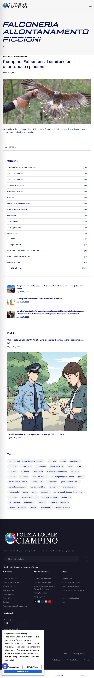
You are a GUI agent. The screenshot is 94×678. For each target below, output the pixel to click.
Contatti (6, 602)
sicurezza (13, 497)
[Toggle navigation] (77, 6)
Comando (11, 197)
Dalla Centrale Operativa (18, 203)
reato (25, 492)
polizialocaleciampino (18, 487)
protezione (54, 487)
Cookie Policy (72, 660)
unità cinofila (46, 507)
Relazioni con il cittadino (18, 256)
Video (64, 594)
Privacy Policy (78, 654)
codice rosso (26, 466)
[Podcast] (46, 601)
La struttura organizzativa (13, 582)
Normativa (12, 233)
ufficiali (33, 507)
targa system (14, 502)
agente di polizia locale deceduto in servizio (26, 461)
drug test (13, 471)
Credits (87, 660)
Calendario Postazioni (71, 582)
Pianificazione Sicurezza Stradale (23, 250)
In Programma (14, 227)
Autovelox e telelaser (42, 579)
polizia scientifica (38, 487)
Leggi (12, 239)
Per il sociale (8, 594)
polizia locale (36, 482)
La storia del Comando (12, 579)
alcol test (52, 461)
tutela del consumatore (59, 502)
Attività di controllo (16, 185)
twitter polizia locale (17, 507)
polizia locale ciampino (70, 482)
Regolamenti (15, 244)
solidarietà (66, 497)
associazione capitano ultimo (15, 56)
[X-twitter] (35, 601)
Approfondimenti (15, 173)
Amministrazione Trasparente (21, 167)
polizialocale (52, 482)
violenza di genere (63, 507)
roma (34, 492)
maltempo (24, 477)
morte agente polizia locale (63, 477)
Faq (63, 602)
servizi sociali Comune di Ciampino (68, 492)
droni (79, 466)
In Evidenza (12, 221)
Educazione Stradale (17, 209)
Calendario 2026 (15, 191)
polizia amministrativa (18, 482)
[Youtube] (49, 601)
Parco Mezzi (8, 598)
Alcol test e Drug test (42, 582)
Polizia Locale (16, 268)
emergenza (38, 471)
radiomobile (14, 492)
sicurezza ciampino (29, 497)
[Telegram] (38, 601)
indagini (12, 477)
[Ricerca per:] (47, 147)
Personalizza (13, 667)
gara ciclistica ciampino (57, 471)
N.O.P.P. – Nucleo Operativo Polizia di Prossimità (45, 587)
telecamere (29, 502)
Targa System (39, 597)
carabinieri (74, 461)
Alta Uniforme (8, 590)
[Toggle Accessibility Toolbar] (5, 666)
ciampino (12, 466)
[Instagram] (42, 601)
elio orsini (25, 471)
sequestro (45, 492)
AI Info (64, 654)
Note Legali (56, 660)
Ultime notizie (13, 262)
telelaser (41, 502)
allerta (63, 461)
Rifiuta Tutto (32, 667)
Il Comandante (9, 586)
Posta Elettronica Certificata (73, 590)
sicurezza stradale (49, 497)
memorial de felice (40, 477)
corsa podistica (56, 466)
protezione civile (69, 487)
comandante (41, 466)
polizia (80, 477)
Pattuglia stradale (41, 593)
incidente (75, 471)
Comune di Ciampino (70, 598)
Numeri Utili (67, 579)
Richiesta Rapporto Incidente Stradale (22, 567)
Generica (11, 215)
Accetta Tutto (23, 671)
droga (70, 466)
